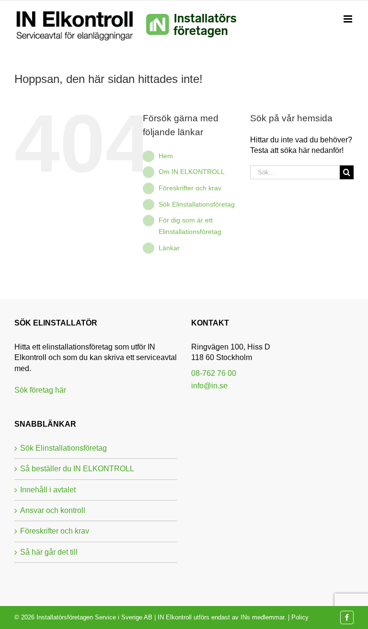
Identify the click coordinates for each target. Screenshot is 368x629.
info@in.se (209, 386)
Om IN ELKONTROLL (192, 171)
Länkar (169, 248)
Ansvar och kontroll (52, 510)
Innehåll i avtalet (48, 490)
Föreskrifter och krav (190, 188)
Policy (300, 617)
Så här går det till (49, 552)
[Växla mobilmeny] (349, 19)
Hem (166, 156)
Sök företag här (40, 390)
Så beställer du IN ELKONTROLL (77, 469)
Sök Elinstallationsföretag (197, 204)
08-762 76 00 (213, 373)
